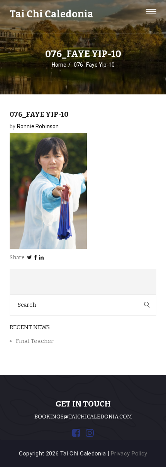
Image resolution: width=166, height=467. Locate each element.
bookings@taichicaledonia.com (83, 416)
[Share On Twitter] (29, 257)
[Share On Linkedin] (41, 257)
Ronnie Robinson (38, 126)
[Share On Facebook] (35, 257)
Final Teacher (35, 341)
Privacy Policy (129, 453)
